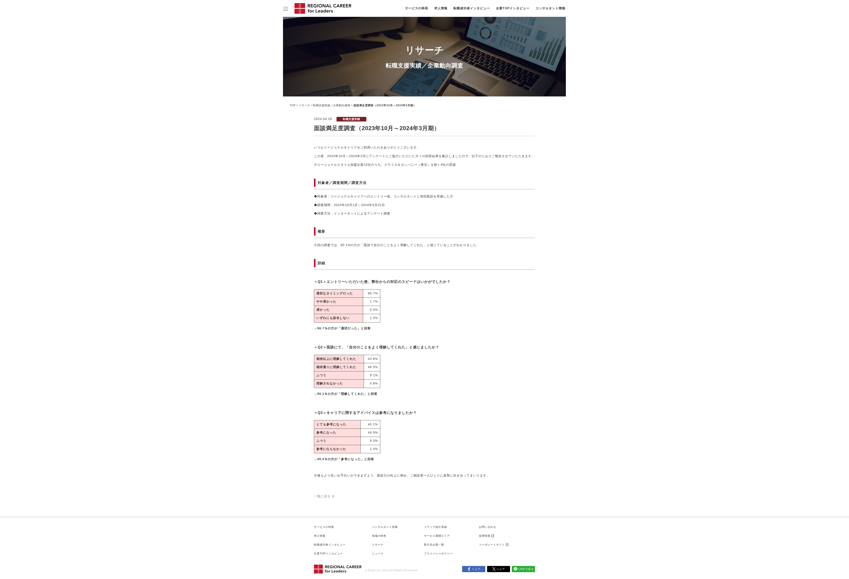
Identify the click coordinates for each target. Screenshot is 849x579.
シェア (476, 569)
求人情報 (440, 8)
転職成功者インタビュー (471, 8)
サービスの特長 (416, 8)
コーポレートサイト (492, 544)
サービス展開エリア (437, 535)
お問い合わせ (487, 527)
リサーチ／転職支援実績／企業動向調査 (324, 105)
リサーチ (377, 544)
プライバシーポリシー (438, 553)
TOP (293, 105)
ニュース (377, 553)
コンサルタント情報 (550, 8)
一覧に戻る (322, 496)
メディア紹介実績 (435, 527)
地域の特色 (379, 535)
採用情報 (484, 535)
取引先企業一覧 (434, 544)
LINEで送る (526, 569)
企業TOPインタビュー (513, 8)
